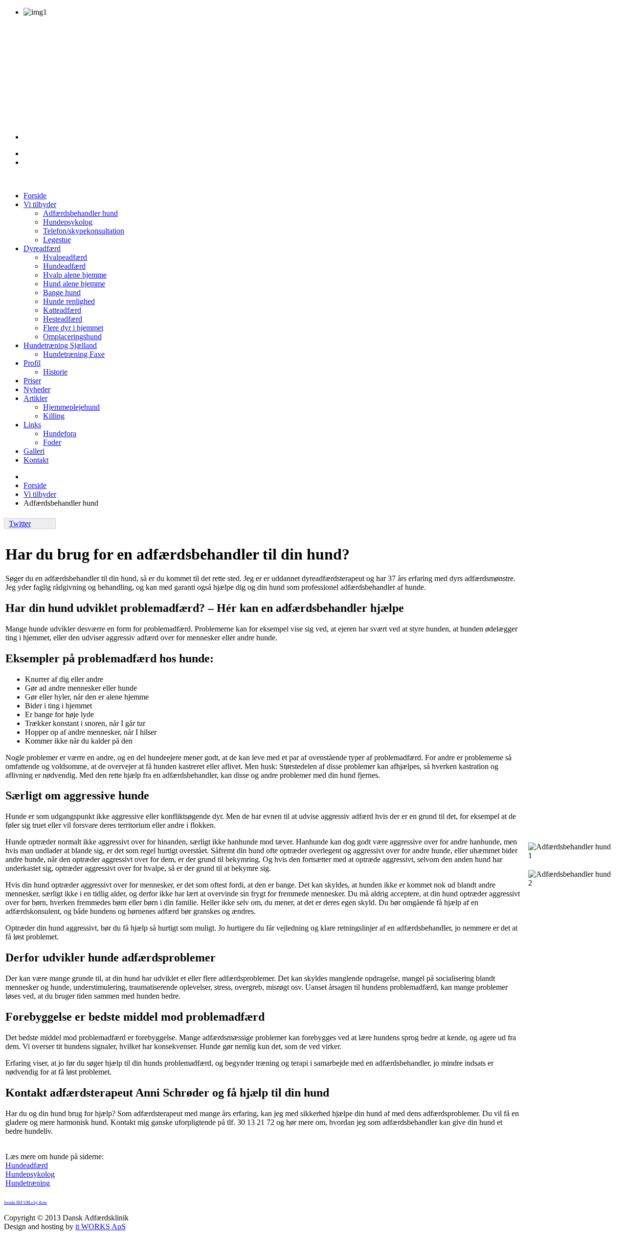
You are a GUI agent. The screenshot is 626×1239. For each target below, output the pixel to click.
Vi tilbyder (39, 204)
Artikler (35, 398)
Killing (54, 416)
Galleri (34, 451)
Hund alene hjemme (74, 284)
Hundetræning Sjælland (60, 345)
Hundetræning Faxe (74, 354)
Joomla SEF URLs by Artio (25, 1202)
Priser (32, 380)
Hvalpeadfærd (65, 257)
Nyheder (36, 389)
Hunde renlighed (69, 301)
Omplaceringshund (72, 336)
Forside (34, 195)
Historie (55, 372)
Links (32, 425)
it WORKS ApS (100, 1226)
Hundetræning (27, 1183)
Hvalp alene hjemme (75, 275)
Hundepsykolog (67, 222)
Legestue (57, 239)
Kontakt (35, 460)
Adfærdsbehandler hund (80, 213)
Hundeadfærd (64, 266)
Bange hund (62, 292)
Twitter (20, 523)
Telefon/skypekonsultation (83, 231)
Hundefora (59, 433)
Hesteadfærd (62, 319)
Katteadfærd (62, 310)
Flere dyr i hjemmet (73, 328)
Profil (32, 363)
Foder (52, 442)
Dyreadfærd (42, 248)
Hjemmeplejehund (71, 407)
